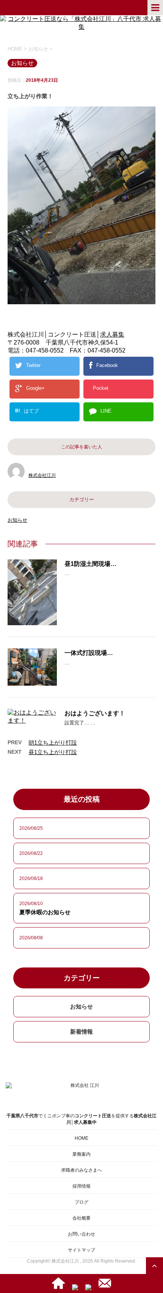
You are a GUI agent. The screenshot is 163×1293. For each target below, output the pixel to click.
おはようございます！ (94, 713)
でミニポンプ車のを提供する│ (81, 1119)
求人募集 (112, 334)
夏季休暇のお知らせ (45, 912)
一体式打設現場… (88, 653)
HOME (81, 1138)
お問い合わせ (81, 1234)
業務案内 (81, 1154)
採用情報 (81, 1186)
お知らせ (17, 520)
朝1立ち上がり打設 (52, 742)
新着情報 (81, 1031)
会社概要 (81, 1218)
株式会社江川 (42, 475)
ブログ (81, 1202)
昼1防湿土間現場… (90, 564)
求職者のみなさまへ (81, 1170)
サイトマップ (81, 1250)
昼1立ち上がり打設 (52, 752)
